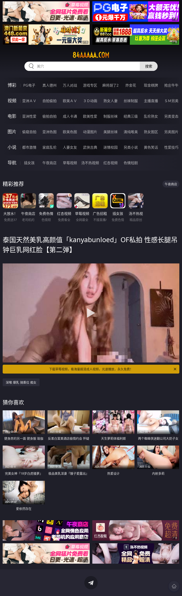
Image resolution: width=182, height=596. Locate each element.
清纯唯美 (131, 131)
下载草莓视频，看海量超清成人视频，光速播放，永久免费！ (91, 369)
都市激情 (29, 147)
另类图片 (171, 131)
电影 (12, 116)
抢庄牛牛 (171, 85)
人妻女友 (70, 147)
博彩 (12, 85)
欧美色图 (70, 131)
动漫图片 (90, 131)
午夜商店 (49, 162)
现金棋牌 (151, 85)
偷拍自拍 (49, 116)
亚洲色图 (49, 131)
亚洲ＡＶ (29, 100)
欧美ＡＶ (70, 100)
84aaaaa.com (91, 55)
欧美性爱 (90, 116)
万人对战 (70, 85)
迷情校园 (110, 147)
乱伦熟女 (151, 116)
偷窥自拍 (29, 131)
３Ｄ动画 (90, 100)
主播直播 (151, 100)
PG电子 (29, 85)
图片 (12, 132)
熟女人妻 (110, 100)
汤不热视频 (90, 162)
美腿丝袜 (110, 131)
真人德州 (49, 85)
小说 (12, 147)
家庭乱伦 (49, 147)
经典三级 (131, 116)
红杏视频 (110, 162)
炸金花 (130, 85)
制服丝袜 (110, 116)
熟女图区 (151, 131)
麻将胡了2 (110, 85)
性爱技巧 (171, 147)
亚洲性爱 (29, 116)
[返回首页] (174, 586)
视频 (12, 101)
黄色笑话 (151, 147)
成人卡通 (70, 116)
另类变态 (171, 116)
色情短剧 (131, 162)
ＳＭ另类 (171, 100)
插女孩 (29, 162)
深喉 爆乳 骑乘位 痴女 (21, 382)
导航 (12, 163)
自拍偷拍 (49, 100)
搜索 (148, 66)
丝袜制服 (131, 100)
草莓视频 (70, 162)
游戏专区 (90, 85)
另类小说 (131, 147)
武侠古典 (90, 147)
